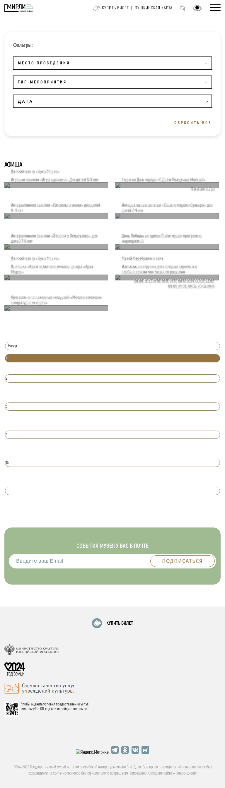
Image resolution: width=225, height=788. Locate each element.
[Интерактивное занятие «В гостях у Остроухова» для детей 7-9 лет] (56, 248)
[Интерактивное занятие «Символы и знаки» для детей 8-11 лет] (56, 217)
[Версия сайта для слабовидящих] (197, 8)
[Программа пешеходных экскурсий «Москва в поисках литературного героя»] (56, 310)
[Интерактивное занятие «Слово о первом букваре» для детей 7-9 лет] (167, 217)
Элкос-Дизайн (186, 773)
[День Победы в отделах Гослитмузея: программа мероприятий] (167, 248)
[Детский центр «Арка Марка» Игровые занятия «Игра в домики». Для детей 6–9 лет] (56, 187)
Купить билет (115, 8)
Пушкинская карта (154, 8)
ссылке (83, 709)
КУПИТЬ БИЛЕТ (119, 623)
